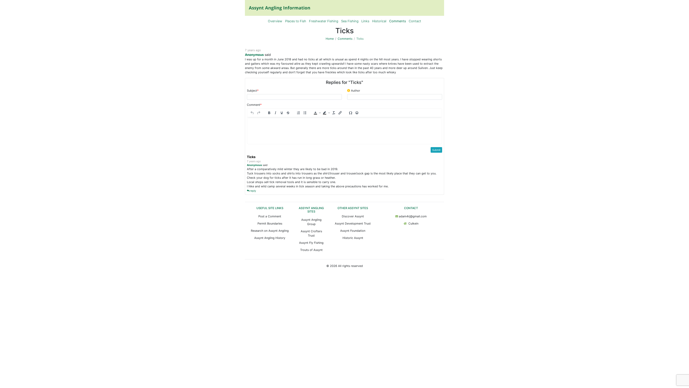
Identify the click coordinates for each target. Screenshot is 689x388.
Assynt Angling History (269, 238)
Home (330, 38)
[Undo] (252, 112)
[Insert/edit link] (340, 112)
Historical (379, 21)
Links (365, 21)
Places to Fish (295, 21)
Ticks (251, 157)
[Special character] (351, 112)
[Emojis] (357, 112)
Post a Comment (269, 216)
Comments (397, 21)
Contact (415, 21)
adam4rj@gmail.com (413, 216)
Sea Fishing (349, 21)
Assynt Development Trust (353, 223)
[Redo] (259, 112)
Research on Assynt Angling (270, 230)
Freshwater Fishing (323, 21)
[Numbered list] (299, 112)
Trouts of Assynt (311, 250)
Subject (253, 90)
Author (355, 90)
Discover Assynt (353, 216)
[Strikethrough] (288, 112)
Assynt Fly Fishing (311, 242)
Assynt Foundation (352, 230)
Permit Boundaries (269, 223)
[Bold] (269, 112)
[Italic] (275, 112)
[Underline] (282, 112)
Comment (254, 105)
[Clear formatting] (334, 112)
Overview (275, 21)
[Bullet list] (305, 112)
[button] (316, 112)
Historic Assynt (353, 238)
